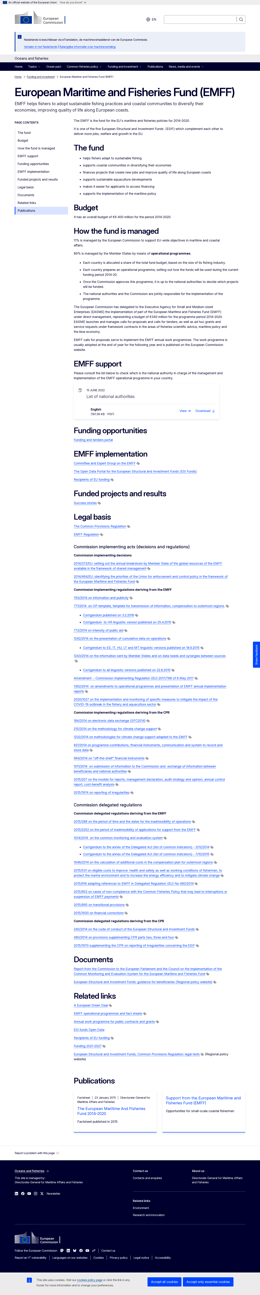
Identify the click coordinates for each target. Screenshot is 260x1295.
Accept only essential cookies (208, 1282)
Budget (23, 140)
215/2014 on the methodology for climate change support (115, 729)
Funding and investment (41, 76)
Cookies (98, 1257)
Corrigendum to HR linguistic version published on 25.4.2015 (127, 622)
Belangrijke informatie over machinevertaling (87, 47)
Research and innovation (149, 1215)
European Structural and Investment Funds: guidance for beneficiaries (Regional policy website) (143, 982)
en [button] (154, 19)
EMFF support (28, 156)
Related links (27, 203)
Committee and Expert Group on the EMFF (105, 463)
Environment (141, 1208)
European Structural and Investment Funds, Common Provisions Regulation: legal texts (137, 1054)
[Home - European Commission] (43, 18)
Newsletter (53, 1193)
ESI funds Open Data (89, 1030)
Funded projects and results (38, 179)
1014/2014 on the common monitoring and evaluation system (118, 838)
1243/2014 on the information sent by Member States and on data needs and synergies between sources (150, 656)
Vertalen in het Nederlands (40, 47)
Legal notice (141, 1257)
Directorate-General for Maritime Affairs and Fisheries (217, 1180)
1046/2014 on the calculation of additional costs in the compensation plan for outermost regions (143, 862)
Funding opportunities (33, 164)
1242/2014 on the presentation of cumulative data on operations (120, 638)
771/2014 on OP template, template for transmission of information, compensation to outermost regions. (149, 606)
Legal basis (26, 187)
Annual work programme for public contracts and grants (114, 1021)
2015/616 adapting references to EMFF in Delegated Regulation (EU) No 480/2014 (134, 883)
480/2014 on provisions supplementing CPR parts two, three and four (124, 937)
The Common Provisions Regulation (100, 526)
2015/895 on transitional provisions (99, 905)
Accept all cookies (164, 1282)
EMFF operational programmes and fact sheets (108, 1013)
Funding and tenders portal (93, 440)
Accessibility (163, 1257)
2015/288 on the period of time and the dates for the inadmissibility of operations (132, 821)
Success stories (85, 503)
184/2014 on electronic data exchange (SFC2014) (110, 720)
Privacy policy (119, 1257)
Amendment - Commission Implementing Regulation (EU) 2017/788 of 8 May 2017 (134, 678)
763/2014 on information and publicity (101, 598)
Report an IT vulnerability (31, 1257)
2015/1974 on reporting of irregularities (101, 792)
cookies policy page (89, 1280)
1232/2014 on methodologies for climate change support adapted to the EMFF (130, 737)
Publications (155, 66)
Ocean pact (53, 66)
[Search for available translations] (138, 463)
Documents (26, 195)
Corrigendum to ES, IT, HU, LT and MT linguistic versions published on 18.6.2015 (141, 648)
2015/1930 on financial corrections (99, 913)
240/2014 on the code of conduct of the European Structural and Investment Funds (134, 929)
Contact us (108, 1250)
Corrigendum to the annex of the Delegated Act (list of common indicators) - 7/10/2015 (146, 854)
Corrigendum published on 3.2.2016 (108, 615)
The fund (24, 133)
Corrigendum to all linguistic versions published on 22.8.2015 (127, 670)
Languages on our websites (70, 1257)
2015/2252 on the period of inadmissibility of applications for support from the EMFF (135, 830)
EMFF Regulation (86, 534)
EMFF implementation (33, 171)
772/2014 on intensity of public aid (98, 630)
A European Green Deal (91, 1005)
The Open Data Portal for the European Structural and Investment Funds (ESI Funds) (135, 471)
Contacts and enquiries (147, 1178)
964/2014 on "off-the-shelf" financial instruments (109, 758)
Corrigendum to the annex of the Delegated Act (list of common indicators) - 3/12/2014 (146, 847)
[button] (185, 410)
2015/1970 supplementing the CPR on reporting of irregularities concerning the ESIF (134, 945)
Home (18, 66)
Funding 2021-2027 (88, 1046)
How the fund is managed (36, 148)
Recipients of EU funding (92, 479)
